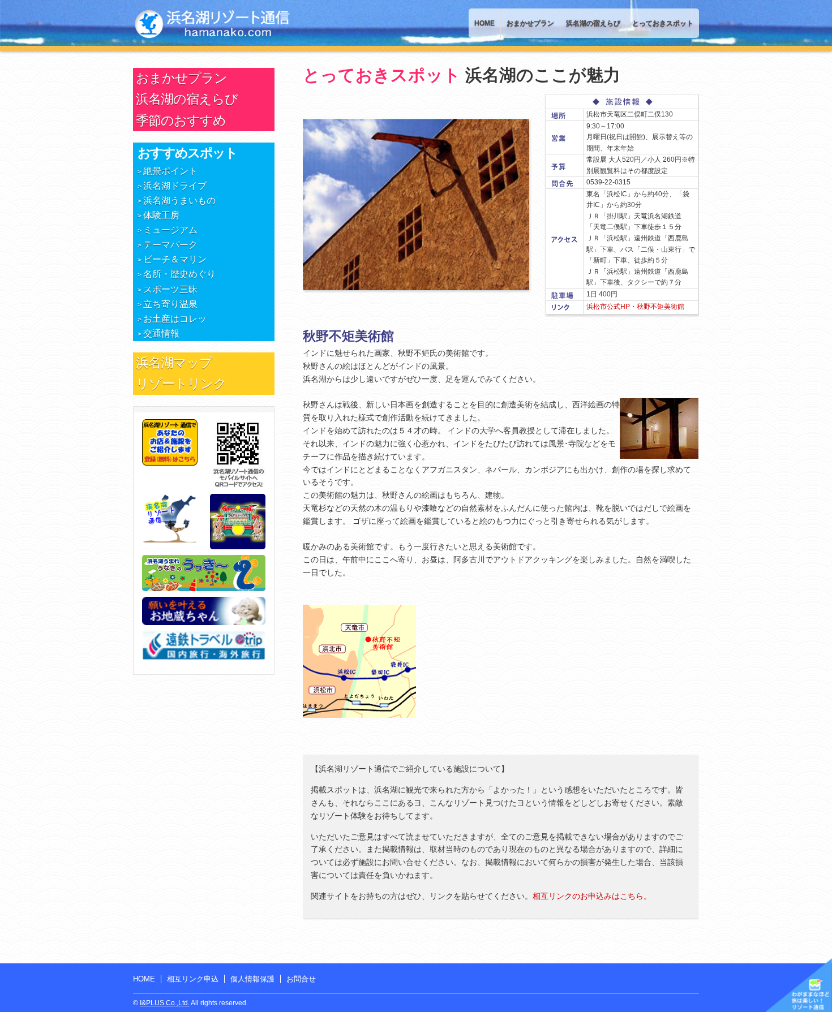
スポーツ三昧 (170, 289)
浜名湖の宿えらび (593, 23)
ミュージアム (170, 230)
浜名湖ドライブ (175, 186)
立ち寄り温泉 (170, 304)
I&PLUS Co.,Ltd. (165, 1003)
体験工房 (161, 215)
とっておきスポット (662, 23)
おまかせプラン (530, 23)
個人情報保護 (252, 979)
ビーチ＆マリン (175, 259)
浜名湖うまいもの (179, 200)
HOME (484, 23)
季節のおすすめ (181, 120)
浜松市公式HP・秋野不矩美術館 (635, 307)
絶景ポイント (170, 171)
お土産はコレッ (175, 319)
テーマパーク (170, 244)
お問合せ (301, 979)
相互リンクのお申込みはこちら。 (592, 896)
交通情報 (161, 333)
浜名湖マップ (174, 362)
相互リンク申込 (192, 979)
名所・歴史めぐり (179, 274)
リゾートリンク (181, 383)
